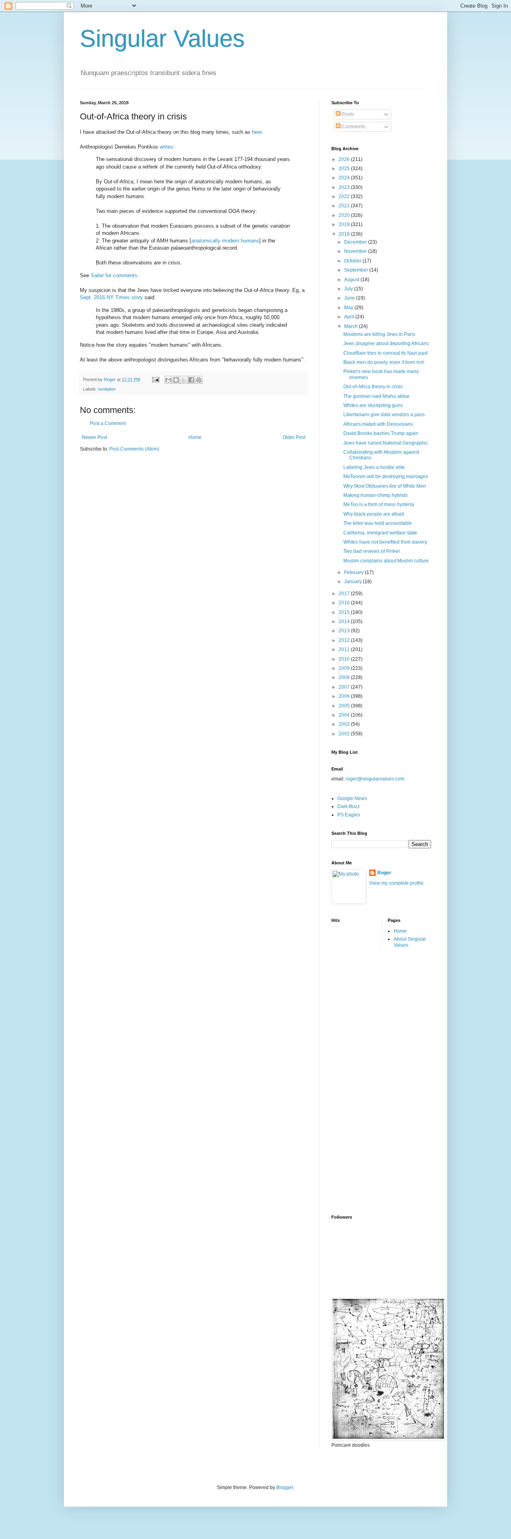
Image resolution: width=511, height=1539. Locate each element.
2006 (345, 696)
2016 (345, 603)
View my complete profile (396, 883)
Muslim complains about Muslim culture (386, 561)
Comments (353, 126)
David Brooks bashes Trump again (380, 433)
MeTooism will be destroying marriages (385, 476)
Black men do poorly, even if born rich (383, 362)
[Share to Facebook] (191, 380)
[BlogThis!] (176, 380)
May (349, 307)
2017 (345, 593)
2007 (345, 687)
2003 (345, 724)
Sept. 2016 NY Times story (111, 297)
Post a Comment (108, 423)
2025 (345, 168)
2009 (345, 668)
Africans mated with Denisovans (378, 424)
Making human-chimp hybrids (375, 495)
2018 (345, 234)
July (349, 289)
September (356, 270)
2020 (345, 215)
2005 (345, 706)
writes (166, 147)
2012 (345, 640)
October (353, 261)
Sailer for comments (114, 275)
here (257, 132)
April (349, 317)
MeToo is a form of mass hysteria (378, 504)
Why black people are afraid (373, 514)
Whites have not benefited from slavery (385, 542)
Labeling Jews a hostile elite (374, 467)
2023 (345, 187)
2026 (345, 159)
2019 (345, 224)
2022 (345, 196)
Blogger (284, 1487)
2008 (345, 677)
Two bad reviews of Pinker (371, 551)
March (351, 326)
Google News (352, 798)
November (356, 251)
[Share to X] (184, 380)
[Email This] (168, 380)
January (353, 581)
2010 (345, 659)
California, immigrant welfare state (380, 533)
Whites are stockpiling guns (373, 405)
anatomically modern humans (225, 241)
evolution (106, 389)
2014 (345, 621)
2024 (345, 178)
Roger (384, 873)
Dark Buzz (348, 806)
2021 (345, 206)
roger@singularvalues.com (375, 779)
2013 (345, 630)
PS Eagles (348, 815)
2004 (345, 715)
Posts (347, 114)
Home (195, 437)
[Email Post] (155, 379)
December (356, 242)
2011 (345, 649)
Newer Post (94, 437)
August (352, 279)
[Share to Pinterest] (199, 380)
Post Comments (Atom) (134, 449)
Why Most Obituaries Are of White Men (384, 486)
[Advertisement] (363, 1081)
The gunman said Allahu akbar (376, 396)
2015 (345, 612)
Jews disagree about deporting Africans (386, 343)
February (354, 572)
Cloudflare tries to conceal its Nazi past (385, 353)
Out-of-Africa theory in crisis (373, 386)
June (350, 298)
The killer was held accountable (377, 523)
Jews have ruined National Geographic (385, 443)
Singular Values (162, 38)
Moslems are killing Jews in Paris (379, 334)
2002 (345, 734)
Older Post (294, 437)
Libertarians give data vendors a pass (384, 414)
